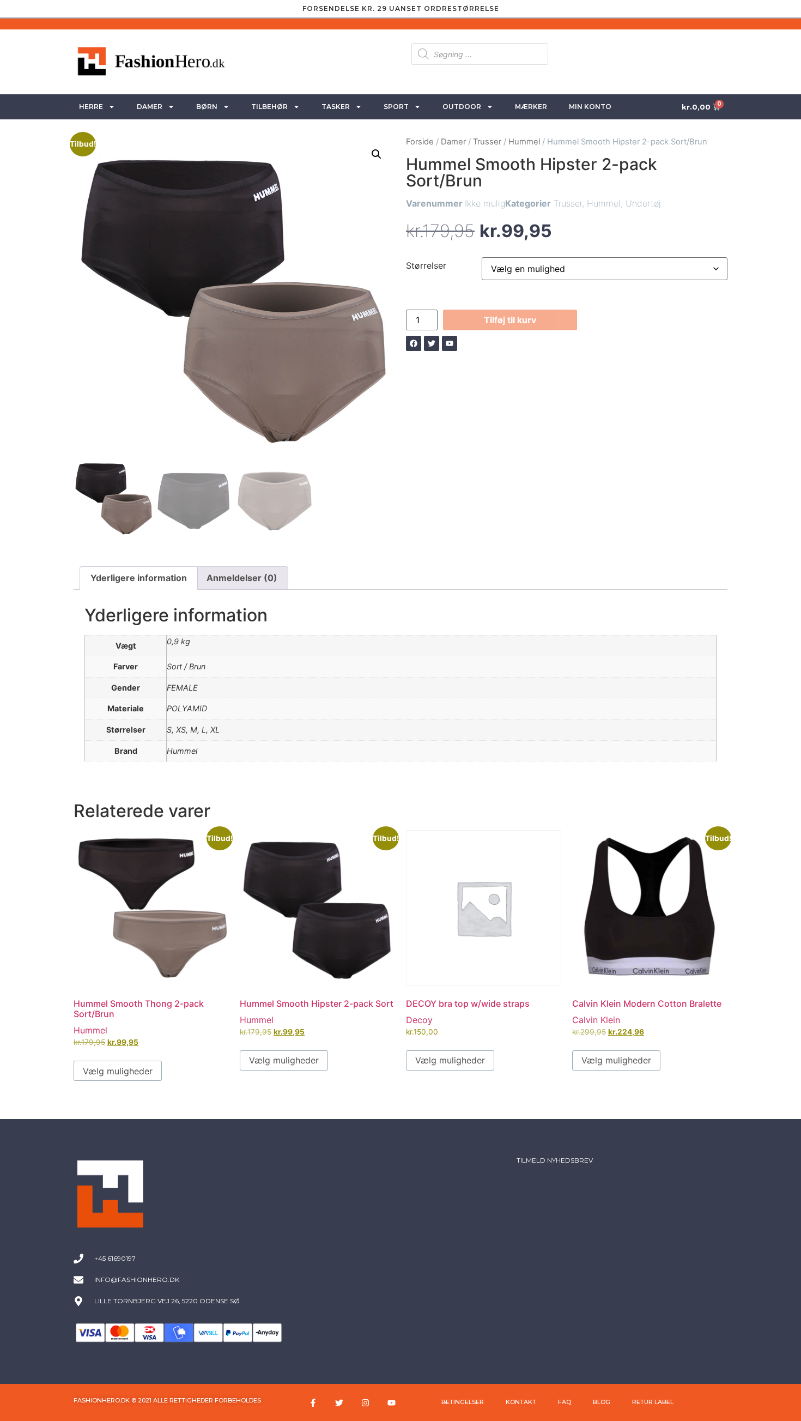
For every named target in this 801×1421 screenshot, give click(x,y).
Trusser (487, 142)
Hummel (524, 142)
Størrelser (426, 265)
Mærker (531, 106)
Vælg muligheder (118, 1071)
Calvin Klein (596, 1019)
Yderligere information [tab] (138, 577)
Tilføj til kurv (510, 320)
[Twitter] (339, 1402)
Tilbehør (269, 106)
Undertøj (643, 203)
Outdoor (461, 106)
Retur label (652, 1402)
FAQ (564, 1402)
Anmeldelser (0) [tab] (242, 577)
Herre (91, 106)
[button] (376, 154)
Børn (206, 106)
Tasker (335, 106)
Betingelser (462, 1402)
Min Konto (590, 106)
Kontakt (521, 1402)
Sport (396, 106)
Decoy (419, 1019)
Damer (149, 106)
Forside (420, 142)
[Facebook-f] (313, 1402)
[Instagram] (366, 1402)
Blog (601, 1402)
